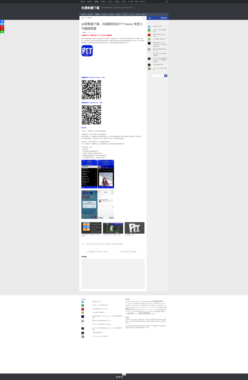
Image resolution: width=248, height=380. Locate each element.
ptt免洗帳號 (101, 244)
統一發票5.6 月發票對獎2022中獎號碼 (101, 324)
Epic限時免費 (156, 303)
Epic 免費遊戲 (135, 303)
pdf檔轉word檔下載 (134, 307)
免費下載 (162, 307)
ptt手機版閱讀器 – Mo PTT (129, 234)
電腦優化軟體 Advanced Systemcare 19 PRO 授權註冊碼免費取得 (160, 44)
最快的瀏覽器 (138, 311)
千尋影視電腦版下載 (158, 64)
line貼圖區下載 (160, 305)
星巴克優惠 (133, 311)
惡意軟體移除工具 (162, 309)
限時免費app (136, 313)
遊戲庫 (154, 311)
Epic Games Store (138, 301)
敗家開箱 (117, 1)
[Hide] (0, 34)
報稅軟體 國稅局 (155, 309)
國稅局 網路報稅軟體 (142, 309)
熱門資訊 (124, 1)
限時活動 (152, 313)
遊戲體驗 (162, 311)
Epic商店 (147, 303)
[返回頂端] (124, 374)
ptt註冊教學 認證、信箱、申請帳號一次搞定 (111, 234)
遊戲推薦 (157, 311)
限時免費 (130, 313)
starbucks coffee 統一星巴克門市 (148, 307)
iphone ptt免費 (89, 244)
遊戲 (145, 311)
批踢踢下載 (120, 244)
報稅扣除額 (147, 309)
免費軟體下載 (90, 8)
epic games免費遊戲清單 (153, 301)
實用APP (83, 18)
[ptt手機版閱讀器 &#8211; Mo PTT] (134, 228)
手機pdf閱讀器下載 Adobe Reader (100, 308)
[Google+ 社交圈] (164, 18)
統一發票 (131, 1)
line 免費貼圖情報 (153, 305)
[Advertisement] (113, 67)
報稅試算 (151, 309)
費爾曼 (84, 32)
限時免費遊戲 (144, 313)
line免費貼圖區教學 (135, 305)
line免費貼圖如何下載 (144, 305)
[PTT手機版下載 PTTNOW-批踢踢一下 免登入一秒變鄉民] (91, 228)
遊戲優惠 (151, 311)
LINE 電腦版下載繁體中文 (159, 39)
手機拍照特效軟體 (128, 311)
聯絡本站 (143, 1)
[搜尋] (167, 1)
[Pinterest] (2, 26)
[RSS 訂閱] (166, 18)
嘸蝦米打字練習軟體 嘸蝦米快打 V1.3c (101, 320)
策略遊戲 (142, 311)
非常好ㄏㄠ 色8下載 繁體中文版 (100, 305)
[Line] (2, 31)
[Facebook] (2, 21)
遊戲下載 (147, 311)
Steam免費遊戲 (157, 307)
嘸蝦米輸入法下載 (157, 26)
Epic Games (128, 301)
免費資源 (89, 1)
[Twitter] (2, 24)
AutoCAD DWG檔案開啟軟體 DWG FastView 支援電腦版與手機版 (160, 60)
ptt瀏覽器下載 (114, 244)
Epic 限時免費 (161, 303)
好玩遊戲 (103, 1)
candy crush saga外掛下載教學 (100, 336)
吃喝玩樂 (110, 1)
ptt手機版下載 (107, 244)
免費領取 (132, 309)
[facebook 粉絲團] (161, 18)
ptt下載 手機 (95, 244)
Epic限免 (151, 303)
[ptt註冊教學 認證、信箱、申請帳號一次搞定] (113, 228)
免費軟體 (82, 1)
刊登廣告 (137, 1)
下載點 (103, 77)
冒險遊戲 (136, 309)
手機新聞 (96, 1)
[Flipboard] (2, 29)
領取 (154, 313)
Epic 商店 (141, 303)
